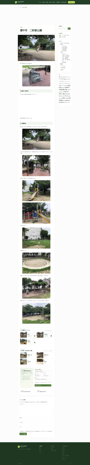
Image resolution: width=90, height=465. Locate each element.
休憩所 (69, 85)
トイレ (62, 35)
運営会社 (62, 69)
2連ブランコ (61, 76)
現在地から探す (71, 2)
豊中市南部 (64, 50)
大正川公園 (29, 361)
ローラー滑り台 (64, 85)
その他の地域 (58, 2)
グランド (67, 76)
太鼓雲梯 (61, 91)
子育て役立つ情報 (63, 2)
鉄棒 (63, 102)
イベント (63, 45)
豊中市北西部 (64, 46)
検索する (69, 28)
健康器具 (60, 87)
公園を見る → (28, 356)
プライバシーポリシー (65, 457)
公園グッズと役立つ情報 (65, 43)
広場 (64, 91)
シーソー (65, 78)
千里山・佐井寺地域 (65, 55)
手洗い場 (65, 35)
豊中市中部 (64, 49)
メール (21, 422)
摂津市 (54, 2)
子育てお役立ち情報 (53, 450)
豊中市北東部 (64, 48)
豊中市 (44, 2)
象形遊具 (64, 100)
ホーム (40, 2)
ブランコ (61, 83)
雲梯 (64, 102)
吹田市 (47, 2)
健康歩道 (63, 87)
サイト (21, 426)
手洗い (67, 91)
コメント (21, 404)
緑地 (65, 98)
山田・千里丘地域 (65, 57)
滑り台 (66, 96)
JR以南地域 (64, 62)
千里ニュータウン (65, 54)
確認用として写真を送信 (42, 385)
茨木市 (50, 2)
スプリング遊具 (63, 79)
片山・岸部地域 (65, 58)
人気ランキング (53, 447)
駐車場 (66, 102)
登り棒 (61, 98)
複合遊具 (60, 35)
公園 (65, 89)
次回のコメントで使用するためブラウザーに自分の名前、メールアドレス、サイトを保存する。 (37, 431)
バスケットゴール (67, 81)
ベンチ (65, 83)
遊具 (67, 100)
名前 (21, 417)
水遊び (68, 35)
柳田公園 (45, 361)
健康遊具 (67, 87)
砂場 (63, 98)
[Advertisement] (45, 16)
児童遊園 (61, 89)
